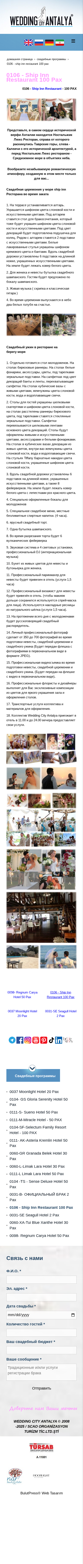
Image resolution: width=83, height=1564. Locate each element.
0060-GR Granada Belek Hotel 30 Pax (38, 1156)
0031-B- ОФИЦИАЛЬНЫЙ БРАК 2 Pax (39, 1197)
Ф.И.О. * (13, 1271)
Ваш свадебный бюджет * (30, 1342)
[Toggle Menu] (73, 40)
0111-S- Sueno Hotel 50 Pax (34, 1112)
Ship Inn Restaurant (47, 88)
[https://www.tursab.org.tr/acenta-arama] (41, 1451)
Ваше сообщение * (24, 1359)
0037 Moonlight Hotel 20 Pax (34, 1092)
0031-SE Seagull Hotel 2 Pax (34, 1215)
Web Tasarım (52, 1493)
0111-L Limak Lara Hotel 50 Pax (37, 1174)
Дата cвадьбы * (21, 1306)
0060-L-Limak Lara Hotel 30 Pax (37, 1166)
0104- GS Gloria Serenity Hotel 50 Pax (39, 1102)
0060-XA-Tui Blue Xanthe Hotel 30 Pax (39, 1225)
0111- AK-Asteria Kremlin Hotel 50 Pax (38, 1143)
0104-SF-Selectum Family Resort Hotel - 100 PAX (38, 1130)
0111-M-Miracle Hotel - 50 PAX (36, 1120)
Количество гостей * (25, 1324)
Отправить (41, 1388)
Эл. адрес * (16, 1288)
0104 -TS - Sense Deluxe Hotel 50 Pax (39, 1184)
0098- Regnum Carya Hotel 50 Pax (39, 1236)
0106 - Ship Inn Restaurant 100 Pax (41, 1207)
